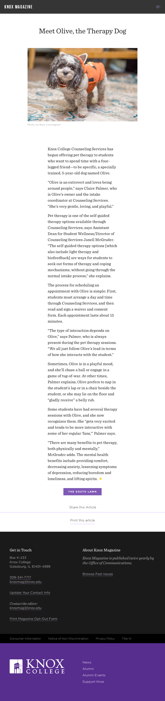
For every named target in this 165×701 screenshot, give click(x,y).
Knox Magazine (18, 6)
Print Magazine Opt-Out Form (33, 619)
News (86, 662)
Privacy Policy (105, 638)
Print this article (82, 520)
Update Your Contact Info (30, 593)
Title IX (126, 638)
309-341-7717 (20, 577)
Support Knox (93, 682)
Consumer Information (25, 638)
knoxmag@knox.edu (26, 582)
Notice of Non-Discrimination (68, 638)
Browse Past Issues (97, 574)
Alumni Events (93, 675)
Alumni (88, 669)
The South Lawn (82, 491)
